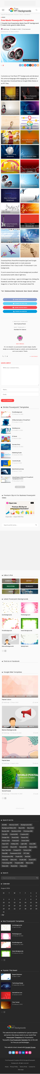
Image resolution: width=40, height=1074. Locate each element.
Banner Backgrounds (8, 646)
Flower (24, 837)
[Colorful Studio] (6, 463)
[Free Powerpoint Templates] (20, 10)
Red (27, 856)
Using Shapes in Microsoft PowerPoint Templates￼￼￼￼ (22, 478)
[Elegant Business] (6, 977)
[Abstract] (29, 581)
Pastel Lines (6, 760)
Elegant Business (17, 974)
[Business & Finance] (11, 581)
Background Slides (10, 291)
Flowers (6, 840)
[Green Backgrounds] (29, 623)
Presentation (7, 856)
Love (5, 847)
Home (6, 1066)
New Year (6, 850)
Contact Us (32, 1066)
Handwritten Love (17, 992)
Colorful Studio (16, 461)
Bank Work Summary (18, 469)
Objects (31, 726)
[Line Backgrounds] (10, 607)
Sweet (32, 859)
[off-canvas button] (3, 10)
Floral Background (17, 412)
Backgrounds (19, 291)
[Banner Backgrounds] (10, 639)
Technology (7, 863)
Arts (12, 756)
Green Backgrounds (26, 630)
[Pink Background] (29, 607)
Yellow (23, 866)
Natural (23, 847)
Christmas (27, 831)
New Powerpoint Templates (13, 921)
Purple (19, 856)
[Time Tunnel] (6, 1005)
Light (24, 844)
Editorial (14, 726)
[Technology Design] (6, 986)
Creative (24, 834)
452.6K (36, 763)
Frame (15, 840)
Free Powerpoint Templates (19, 1040)
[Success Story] (6, 447)
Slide (5, 859)
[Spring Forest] (29, 639)
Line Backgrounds (7, 615)
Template (19, 863)
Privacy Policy (14, 1066)
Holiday (14, 844)
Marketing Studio (17, 452)
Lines (32, 844)
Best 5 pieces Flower (20, 324)
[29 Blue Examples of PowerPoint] (6, 422)
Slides (13, 859)
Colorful (14, 834)
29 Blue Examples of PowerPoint (21, 420)
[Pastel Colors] (20, 686)
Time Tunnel (15, 1002)
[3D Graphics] (29, 591)
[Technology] (29, 586)
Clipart (7, 517)
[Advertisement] (20, 3)
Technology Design (17, 983)
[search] (36, 10)
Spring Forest (24, 646)
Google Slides (20, 696)
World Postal (6, 791)
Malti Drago (6, 29)
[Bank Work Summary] (6, 471)
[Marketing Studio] (6, 455)
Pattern (29, 696)
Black (22, 828)
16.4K (36, 794)
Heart (5, 844)
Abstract (7, 726)
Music (3, 17)
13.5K (36, 733)
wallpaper (35, 291)
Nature (32, 847)
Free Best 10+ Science (20, 329)
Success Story (16, 444)
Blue (30, 828)
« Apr (2, 915)
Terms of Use (23, 1066)
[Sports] (11, 591)
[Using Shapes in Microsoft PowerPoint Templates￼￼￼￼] (6, 479)
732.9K (36, 702)
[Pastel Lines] (20, 747)
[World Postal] (20, 778)
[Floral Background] (6, 414)
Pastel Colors (6, 700)
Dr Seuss (14, 436)
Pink (4, 853)
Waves (29, 863)
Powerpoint (15, 853)
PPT (26, 853)
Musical (30, 291)
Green (16, 787)
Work (5, 866)
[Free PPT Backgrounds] (16, 1027)
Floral (15, 837)
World (14, 866)
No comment (26, 29)
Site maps (21, 1069)
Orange (17, 850)
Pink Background (25, 615)
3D (4, 825)
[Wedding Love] (6, 430)
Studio (23, 859)
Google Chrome (30, 1047)
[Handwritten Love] (6, 995)
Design (5, 837)
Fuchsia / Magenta (9, 696)
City (4, 834)
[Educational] (11, 586)
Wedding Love (16, 428)
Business (16, 831)
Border (5, 831)
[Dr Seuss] (6, 439)
